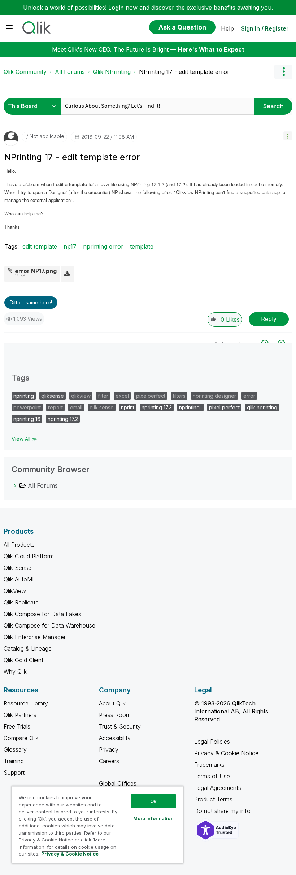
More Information (153, 818)
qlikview (81, 396)
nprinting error (103, 246)
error (249, 396)
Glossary (15, 749)
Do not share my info (223, 810)
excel (122, 396)
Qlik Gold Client (23, 660)
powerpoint (27, 407)
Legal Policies (212, 741)
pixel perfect (224, 407)
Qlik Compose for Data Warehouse (49, 625)
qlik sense (102, 407)
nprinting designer (214, 396)
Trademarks (209, 764)
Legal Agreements (217, 787)
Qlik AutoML (19, 579)
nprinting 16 (26, 419)
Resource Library (26, 703)
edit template (39, 246)
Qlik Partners (20, 714)
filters (179, 396)
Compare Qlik (21, 738)
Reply (269, 318)
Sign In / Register (265, 28)
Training (14, 761)
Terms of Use (212, 776)
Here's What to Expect (211, 49)
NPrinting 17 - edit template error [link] (184, 71)
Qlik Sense (17, 567)
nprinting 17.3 (157, 407)
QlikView (15, 590)
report (55, 407)
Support (14, 772)
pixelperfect (150, 396)
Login (116, 7)
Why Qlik (15, 671)
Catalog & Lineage (28, 648)
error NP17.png (36, 270)
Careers (109, 761)
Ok (153, 801)
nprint (127, 407)
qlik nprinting (262, 407)
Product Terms (213, 799)
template (141, 246)
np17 (70, 246)
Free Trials (17, 726)
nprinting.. (190, 407)
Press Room (115, 714)
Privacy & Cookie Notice (226, 753)
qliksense (52, 396)
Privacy (108, 749)
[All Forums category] (15, 485)
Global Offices (117, 783)
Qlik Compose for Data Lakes (42, 613)
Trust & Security (120, 726)
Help (227, 28)
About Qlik (112, 703)
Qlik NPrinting (112, 71)
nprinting (23, 396)
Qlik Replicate (21, 602)
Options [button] (283, 72)
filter (103, 396)
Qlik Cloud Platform (29, 556)
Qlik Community (25, 71)
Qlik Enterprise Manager (35, 637)
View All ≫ (24, 439)
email (76, 407)
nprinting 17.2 (63, 419)
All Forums (70, 71)
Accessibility (115, 738)
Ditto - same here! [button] (31, 302)
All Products (19, 544)
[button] (287, 135)
